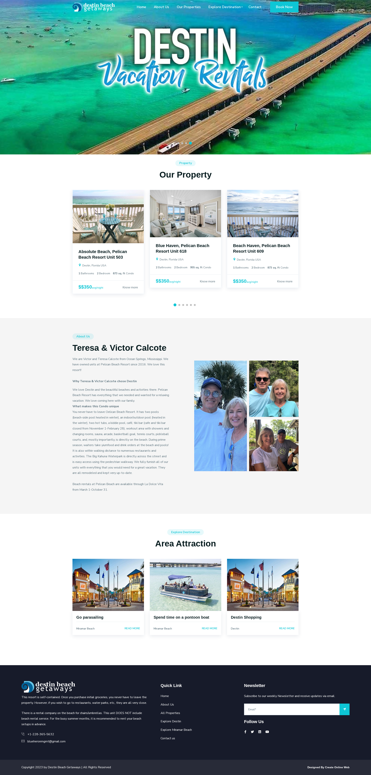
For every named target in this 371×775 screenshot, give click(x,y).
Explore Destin (171, 721)
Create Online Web (337, 767)
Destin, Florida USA (94, 265)
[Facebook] (245, 732)
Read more (132, 628)
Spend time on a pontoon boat (181, 617)
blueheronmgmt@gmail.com (46, 741)
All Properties (170, 713)
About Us (161, 7)
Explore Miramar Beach (176, 730)
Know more (130, 287)
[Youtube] (267, 732)
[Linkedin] (259, 732)
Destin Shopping (246, 617)
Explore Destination (224, 7)
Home (141, 7)
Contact (254, 7)
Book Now (284, 7)
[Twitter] (252, 732)
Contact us (168, 738)
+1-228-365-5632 (40, 734)
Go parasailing (89, 617)
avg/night (97, 287)
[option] (185, 77)
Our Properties (189, 7)
